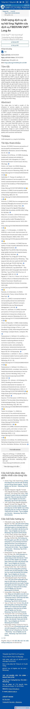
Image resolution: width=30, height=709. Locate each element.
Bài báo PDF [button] (15, 42)
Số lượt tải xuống (6, 49)
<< (2, 638)
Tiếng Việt (4, 2)
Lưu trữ (13, 11)
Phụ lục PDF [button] (15, 45)
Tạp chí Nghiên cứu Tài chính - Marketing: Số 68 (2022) (16, 486)
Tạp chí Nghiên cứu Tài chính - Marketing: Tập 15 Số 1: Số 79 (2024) (16, 549)
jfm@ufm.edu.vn (12, 691)
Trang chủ (5, 11)
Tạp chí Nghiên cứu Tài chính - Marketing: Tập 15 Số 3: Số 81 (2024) (15, 633)
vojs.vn (27, 707)
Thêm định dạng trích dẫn (11, 466)
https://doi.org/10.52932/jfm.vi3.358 (15, 63)
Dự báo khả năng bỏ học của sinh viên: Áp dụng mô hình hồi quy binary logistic (16, 482)
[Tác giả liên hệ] (10, 34)
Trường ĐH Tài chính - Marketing (12, 702)
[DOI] (6, 175)
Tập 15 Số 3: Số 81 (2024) (12, 13)
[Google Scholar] (9, 153)
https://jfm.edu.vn (13, 689)
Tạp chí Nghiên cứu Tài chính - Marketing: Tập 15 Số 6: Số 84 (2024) (16, 513)
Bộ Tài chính (6, 699)
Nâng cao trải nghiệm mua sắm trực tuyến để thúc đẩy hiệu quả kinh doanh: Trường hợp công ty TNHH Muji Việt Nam (17, 595)
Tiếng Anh (12, 2)
